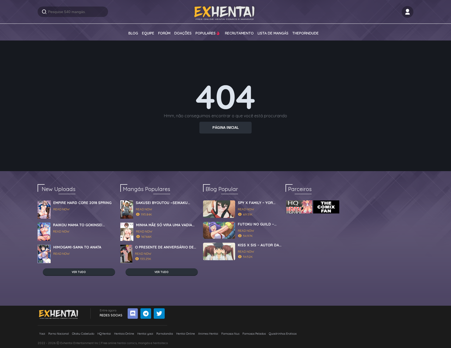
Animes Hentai (208, 333)
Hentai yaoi (145, 333)
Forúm (164, 33)
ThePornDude (305, 33)
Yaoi (42, 333)
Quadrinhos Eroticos (282, 333)
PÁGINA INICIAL (225, 128)
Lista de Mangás (273, 33)
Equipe (148, 33)
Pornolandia (164, 333)
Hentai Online (185, 333)
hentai (121, 343)
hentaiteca (160, 343)
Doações (183, 33)
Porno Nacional (58, 333)
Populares (206, 33)
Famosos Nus (230, 333)
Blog (133, 33)
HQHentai (104, 333)
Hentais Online (124, 333)
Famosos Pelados (254, 333)
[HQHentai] (299, 206)
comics (132, 343)
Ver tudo (79, 272)
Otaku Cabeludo (83, 333)
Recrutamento (239, 33)
